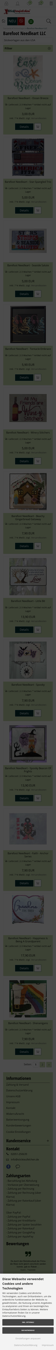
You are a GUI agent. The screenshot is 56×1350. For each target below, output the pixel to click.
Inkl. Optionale (28, 1322)
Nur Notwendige (28, 1330)
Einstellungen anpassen (28, 1338)
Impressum (48, 1345)
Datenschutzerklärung (25, 1345)
